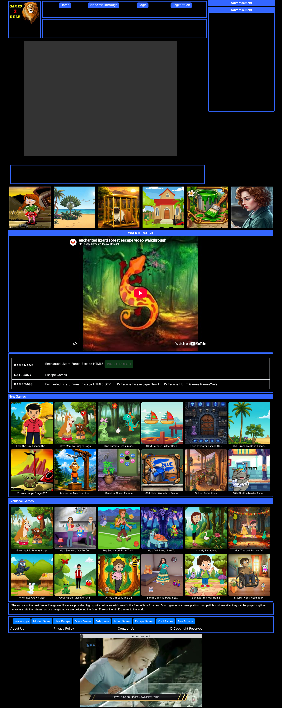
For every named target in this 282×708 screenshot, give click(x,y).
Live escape (141, 384)
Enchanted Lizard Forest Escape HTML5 (74, 384)
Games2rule (208, 384)
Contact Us (126, 628)
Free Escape (185, 621)
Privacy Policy (64, 628)
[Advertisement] (112, 28)
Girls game (102, 621)
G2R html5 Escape (118, 384)
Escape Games (144, 621)
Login (143, 5)
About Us (17, 628)
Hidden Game (41, 621)
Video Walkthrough (103, 5)
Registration (181, 5)
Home (65, 5)
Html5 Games (189, 384)
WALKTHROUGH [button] (119, 364)
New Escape (62, 621)
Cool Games (165, 621)
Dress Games (83, 621)
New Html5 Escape (164, 384)
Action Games (122, 621)
